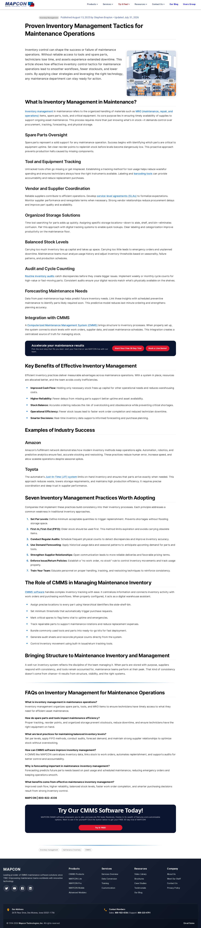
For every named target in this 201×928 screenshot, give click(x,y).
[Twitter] (6, 888)
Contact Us (157, 4)
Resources (140, 4)
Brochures (139, 879)
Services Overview (110, 874)
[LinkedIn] (30, 888)
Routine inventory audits (40, 276)
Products (91, 4)
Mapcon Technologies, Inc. (31, 923)
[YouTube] (14, 888)
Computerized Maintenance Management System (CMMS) (62, 325)
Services (107, 4)
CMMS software (34, 592)
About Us (171, 874)
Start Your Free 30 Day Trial (128, 348)
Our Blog (138, 892)
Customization (108, 888)
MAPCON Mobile (76, 888)
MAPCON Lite (75, 879)
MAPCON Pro (75, 883)
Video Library (140, 874)
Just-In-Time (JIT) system (61, 476)
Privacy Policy (173, 888)
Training (105, 883)
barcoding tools (143, 173)
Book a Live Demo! (157, 348)
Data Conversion (109, 879)
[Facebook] (22, 888)
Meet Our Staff (174, 879)
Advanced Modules (77, 892)
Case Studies (140, 883)
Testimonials (140, 888)
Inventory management (39, 111)
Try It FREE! (100, 827)
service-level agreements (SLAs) (117, 196)
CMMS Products (76, 874)
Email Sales (189, 923)
